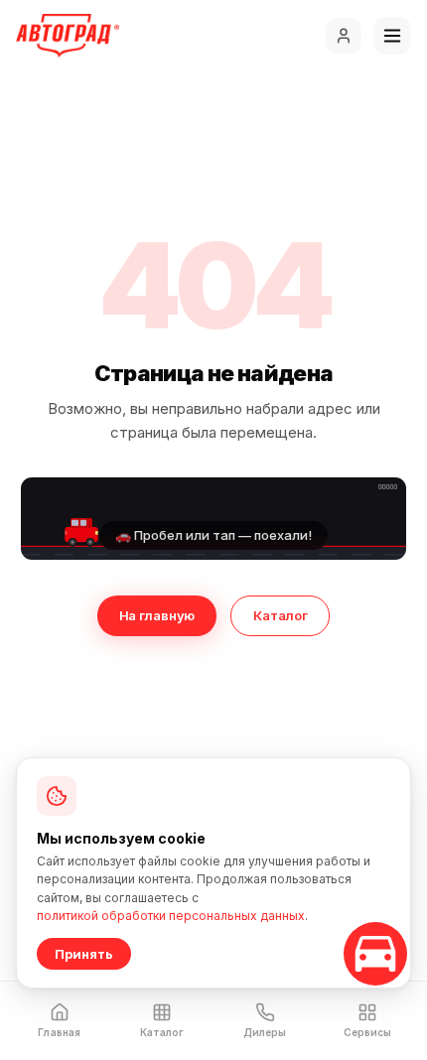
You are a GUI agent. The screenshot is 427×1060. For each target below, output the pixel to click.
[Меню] (392, 36)
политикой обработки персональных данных (171, 915)
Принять (84, 954)
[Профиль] (343, 36)
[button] (213, 518)
